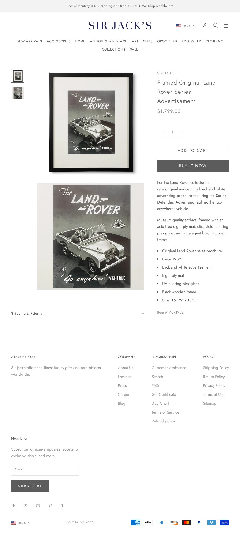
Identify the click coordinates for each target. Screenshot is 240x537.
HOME (80, 41)
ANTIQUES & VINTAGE (108, 41)
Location (125, 376)
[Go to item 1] (17, 76)
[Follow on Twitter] (25, 505)
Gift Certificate (164, 394)
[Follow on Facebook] (13, 505)
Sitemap (209, 403)
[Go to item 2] (17, 93)
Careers (124, 394)
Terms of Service (165, 412)
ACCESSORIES (58, 41)
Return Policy (214, 376)
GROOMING (167, 41)
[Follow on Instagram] (38, 505)
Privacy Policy (214, 385)
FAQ (155, 385)
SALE (134, 49)
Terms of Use (214, 394)
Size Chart (160, 403)
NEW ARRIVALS (29, 41)
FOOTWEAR (191, 41)
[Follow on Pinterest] (50, 505)
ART (135, 41)
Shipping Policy (216, 367)
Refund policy (163, 421)
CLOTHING (214, 41)
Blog (121, 403)
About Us (125, 367)
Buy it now (193, 165)
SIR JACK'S (166, 73)
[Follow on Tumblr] (62, 505)
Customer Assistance (169, 367)
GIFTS (148, 41)
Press (122, 385)
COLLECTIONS (113, 49)
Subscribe (30, 486)
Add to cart (193, 150)
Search (157, 376)
